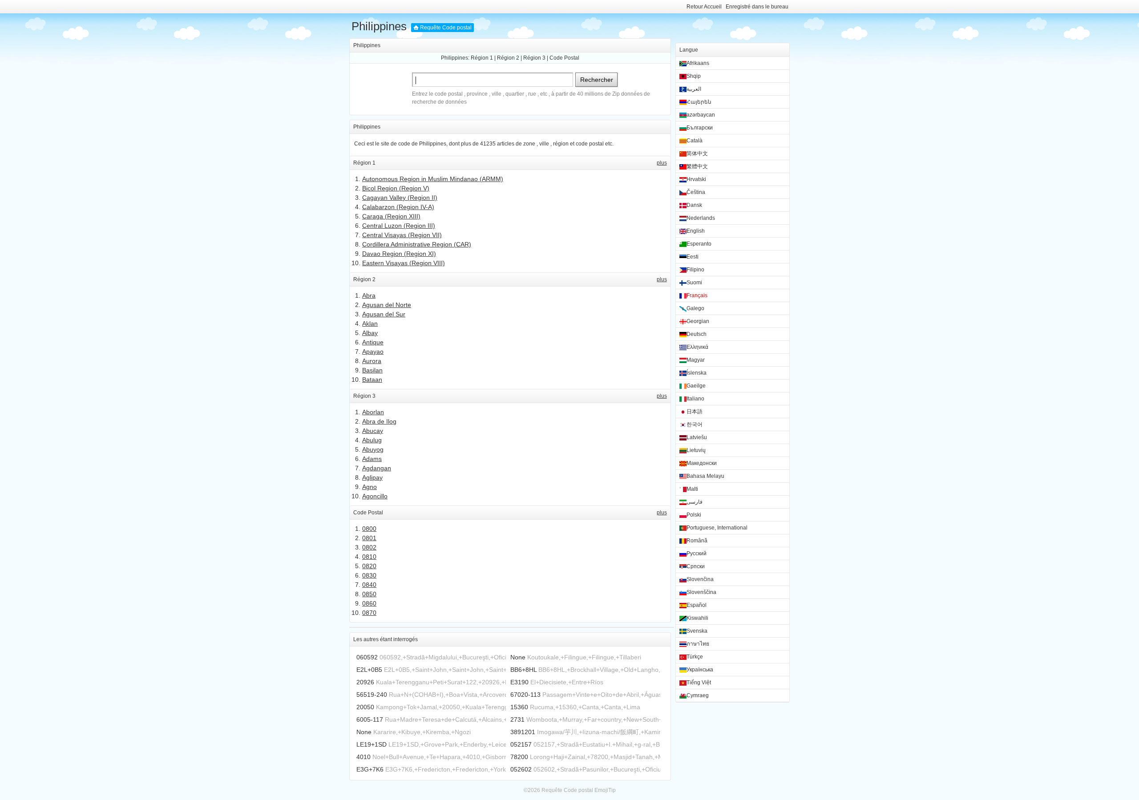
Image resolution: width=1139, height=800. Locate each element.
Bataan (372, 379)
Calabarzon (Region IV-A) (398, 206)
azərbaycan (701, 115)
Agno (369, 486)
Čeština (696, 192)
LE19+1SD (371, 744)
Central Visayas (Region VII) (402, 234)
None (517, 657)
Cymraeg (698, 695)
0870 (369, 612)
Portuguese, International (717, 528)
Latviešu (697, 437)
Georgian (698, 321)
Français (697, 295)
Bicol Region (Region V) (395, 188)
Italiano (695, 399)
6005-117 (369, 719)
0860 (369, 603)
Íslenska (697, 373)
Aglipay (372, 477)
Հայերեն (699, 102)
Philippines (379, 26)
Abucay (372, 430)
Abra (369, 295)
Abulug (372, 440)
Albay (370, 332)
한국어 (695, 424)
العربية (694, 89)
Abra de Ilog (379, 421)
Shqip (694, 76)
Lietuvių (696, 450)
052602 (521, 769)
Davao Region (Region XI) (399, 253)
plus (662, 163)
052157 (521, 744)
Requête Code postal (446, 27)
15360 (519, 707)
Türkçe (695, 657)
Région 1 (482, 58)
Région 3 (534, 58)
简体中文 (697, 153)
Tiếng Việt (699, 682)
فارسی (695, 502)
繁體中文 (697, 166)
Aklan (370, 323)
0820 (369, 566)
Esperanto (699, 244)
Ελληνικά (697, 347)
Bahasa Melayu (705, 476)
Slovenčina (700, 579)
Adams (372, 458)
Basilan (372, 370)
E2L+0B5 (369, 669)
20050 (365, 707)
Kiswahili (697, 618)
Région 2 (508, 58)
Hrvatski (696, 179)
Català (695, 140)
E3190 (519, 682)
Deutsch (697, 334)
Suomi (694, 282)
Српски (696, 566)
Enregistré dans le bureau (757, 7)
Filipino (695, 270)
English (696, 231)
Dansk (694, 205)
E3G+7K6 (370, 769)
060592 (367, 657)
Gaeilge (696, 386)
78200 (519, 756)
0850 (369, 594)
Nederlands (701, 218)
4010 (363, 756)
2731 (517, 719)
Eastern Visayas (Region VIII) (403, 263)
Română (697, 540)
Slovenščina (701, 592)
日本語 (695, 411)
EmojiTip (605, 790)
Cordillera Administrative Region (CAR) (416, 244)
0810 (369, 556)
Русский (697, 553)
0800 (369, 528)
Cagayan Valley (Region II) (399, 197)
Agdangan (376, 468)
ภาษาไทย (698, 644)
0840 (369, 584)
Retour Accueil (704, 7)
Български (700, 128)
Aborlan (373, 412)
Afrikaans (698, 63)
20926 (365, 682)
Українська (700, 670)
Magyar (696, 360)
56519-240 (371, 694)
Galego (695, 308)
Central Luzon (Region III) (398, 225)
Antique (373, 342)
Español (697, 605)
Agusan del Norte (386, 304)
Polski (694, 515)
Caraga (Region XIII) (391, 216)
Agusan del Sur (383, 314)
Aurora (371, 360)
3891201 (522, 731)
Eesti (693, 257)
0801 (369, 537)
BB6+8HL (523, 669)
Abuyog (373, 449)
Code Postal (564, 58)
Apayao (373, 351)
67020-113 (525, 694)
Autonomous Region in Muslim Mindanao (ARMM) (432, 178)
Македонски (702, 463)
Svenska (697, 631)
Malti (692, 489)
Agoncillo (375, 496)
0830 (369, 575)
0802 (369, 547)
